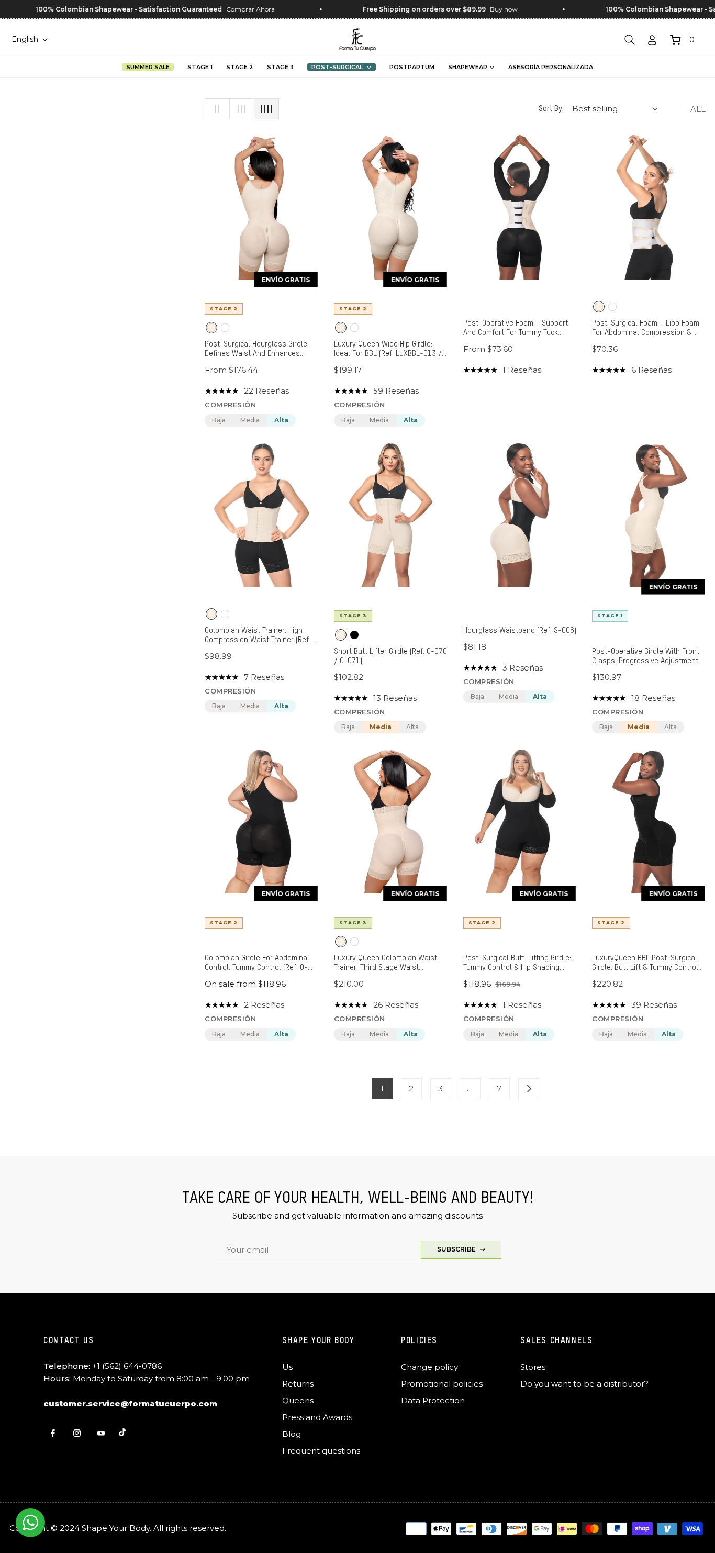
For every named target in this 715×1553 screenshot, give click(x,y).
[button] (629, 40)
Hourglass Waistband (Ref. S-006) (519, 630)
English (25, 39)
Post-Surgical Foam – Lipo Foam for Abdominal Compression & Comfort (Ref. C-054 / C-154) (645, 328)
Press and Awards (317, 1417)
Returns (298, 1384)
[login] (652, 40)
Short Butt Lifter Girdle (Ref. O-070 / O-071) (390, 656)
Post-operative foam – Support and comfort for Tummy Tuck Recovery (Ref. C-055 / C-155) (515, 328)
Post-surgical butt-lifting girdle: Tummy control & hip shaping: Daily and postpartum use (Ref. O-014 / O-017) (519, 963)
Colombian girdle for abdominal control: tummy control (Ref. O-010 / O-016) (257, 963)
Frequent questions (321, 1451)
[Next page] (528, 1088)
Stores (532, 1367)
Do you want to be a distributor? (584, 1384)
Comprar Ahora (230, 9)
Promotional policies (442, 1384)
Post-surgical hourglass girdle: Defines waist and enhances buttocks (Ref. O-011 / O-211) (257, 349)
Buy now (483, 9)
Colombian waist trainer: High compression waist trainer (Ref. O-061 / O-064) (257, 636)
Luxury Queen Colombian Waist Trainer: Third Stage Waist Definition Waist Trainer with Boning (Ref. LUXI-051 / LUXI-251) (389, 963)
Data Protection (433, 1400)
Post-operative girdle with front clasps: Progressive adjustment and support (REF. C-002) (645, 656)
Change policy (429, 1367)
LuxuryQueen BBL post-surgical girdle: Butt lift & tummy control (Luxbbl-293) (645, 963)
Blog (291, 1434)
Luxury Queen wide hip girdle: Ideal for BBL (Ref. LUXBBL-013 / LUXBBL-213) (388, 349)
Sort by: (551, 109)
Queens (298, 1400)
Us (287, 1367)
